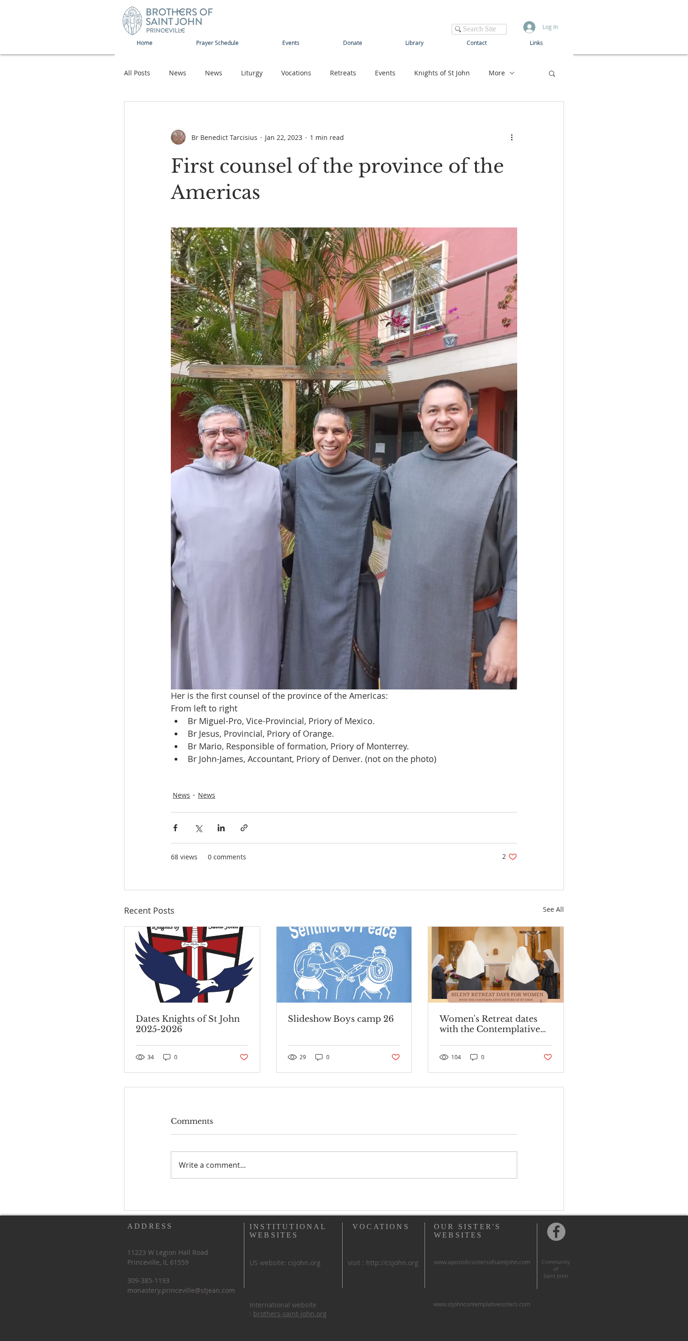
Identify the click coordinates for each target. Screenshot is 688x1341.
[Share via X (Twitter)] (198, 827)
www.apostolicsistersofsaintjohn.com (482, 1262)
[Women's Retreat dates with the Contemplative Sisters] (496, 965)
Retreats (343, 72)
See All (553, 909)
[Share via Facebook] (175, 827)
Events (385, 72)
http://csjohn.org (392, 1262)
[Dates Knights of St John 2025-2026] (192, 965)
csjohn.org (304, 1262)
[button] (552, 73)
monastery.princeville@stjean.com (181, 1290)
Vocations (296, 72)
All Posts (137, 72)
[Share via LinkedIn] (221, 827)
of (555, 1268)
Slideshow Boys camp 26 (341, 1019)
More (497, 72)
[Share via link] (244, 827)
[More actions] (511, 137)
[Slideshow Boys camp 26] (344, 965)
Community (556, 1261)
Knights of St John (442, 72)
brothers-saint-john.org (290, 1313)
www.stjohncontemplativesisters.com (481, 1304)
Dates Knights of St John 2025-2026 (188, 1024)
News (177, 72)
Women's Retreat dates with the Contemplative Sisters (489, 1024)
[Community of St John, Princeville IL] (556, 1232)
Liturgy (252, 72)
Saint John (555, 1275)
